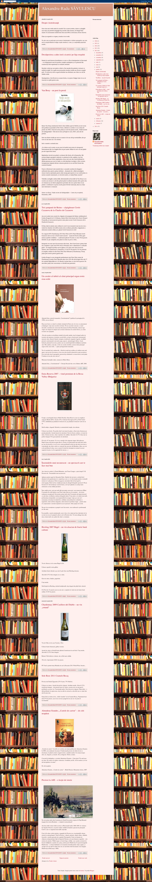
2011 (96, 126)
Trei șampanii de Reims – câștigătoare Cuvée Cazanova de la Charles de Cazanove (61, 209)
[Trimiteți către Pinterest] (84, 49)
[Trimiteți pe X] (81, 49)
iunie (97, 64)
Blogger (92, 870)
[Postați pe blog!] (79, 49)
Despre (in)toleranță (50, 22)
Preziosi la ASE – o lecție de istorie (57, 780)
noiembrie (99, 55)
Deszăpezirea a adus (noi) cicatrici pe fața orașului (63, 54)
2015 (96, 43)
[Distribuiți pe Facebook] (82, 49)
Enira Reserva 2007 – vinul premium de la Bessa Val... (102, 91)
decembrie (99, 52)
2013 (96, 48)
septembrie (99, 60)
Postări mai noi (46, 858)
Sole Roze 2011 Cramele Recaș (55, 675)
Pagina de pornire (64, 858)
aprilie (98, 69)
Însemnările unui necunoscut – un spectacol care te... (103, 95)
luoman (82, 870)
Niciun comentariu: (71, 84)
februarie (98, 121)
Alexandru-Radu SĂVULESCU (69, 8)
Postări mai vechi (82, 858)
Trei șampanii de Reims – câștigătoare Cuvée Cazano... (102, 81)
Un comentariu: (70, 49)
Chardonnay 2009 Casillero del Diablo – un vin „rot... (103, 103)
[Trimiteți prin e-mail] (77, 49)
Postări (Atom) (53, 861)
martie (98, 118)
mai (97, 67)
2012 (96, 50)
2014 (96, 46)
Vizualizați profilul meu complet (101, 145)
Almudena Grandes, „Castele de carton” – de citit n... (103, 111)
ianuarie (98, 123)
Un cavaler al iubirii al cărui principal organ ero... (103, 86)
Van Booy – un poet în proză (54, 90)
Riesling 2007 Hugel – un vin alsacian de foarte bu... (103, 99)
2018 (96, 41)
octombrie (99, 57)
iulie (97, 62)
